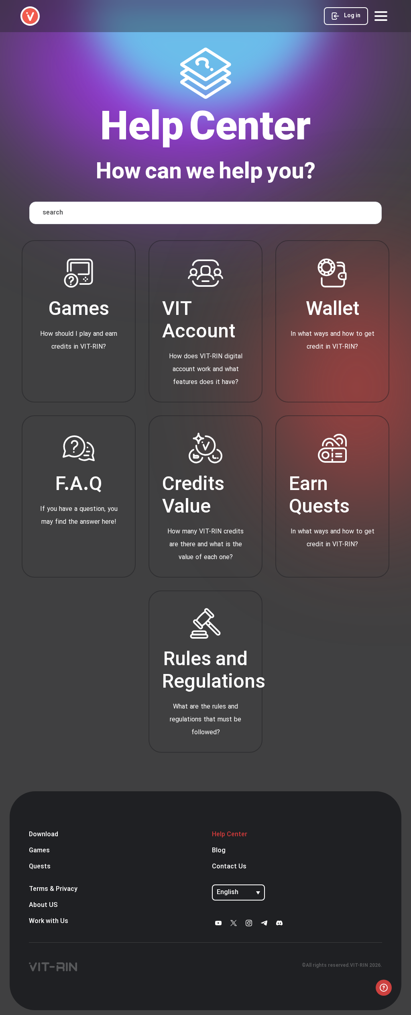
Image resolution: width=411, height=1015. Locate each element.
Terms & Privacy (53, 889)
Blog (219, 851)
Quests (40, 867)
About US (43, 905)
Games (39, 851)
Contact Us (229, 867)
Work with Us (48, 921)
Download (43, 834)
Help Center (229, 834)
